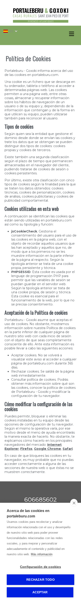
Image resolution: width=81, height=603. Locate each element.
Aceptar (39, 592)
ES (11, 31)
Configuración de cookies (40, 567)
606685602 (40, 499)
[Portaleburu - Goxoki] (40, 24)
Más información (41, 554)
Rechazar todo (40, 579)
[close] (74, 503)
